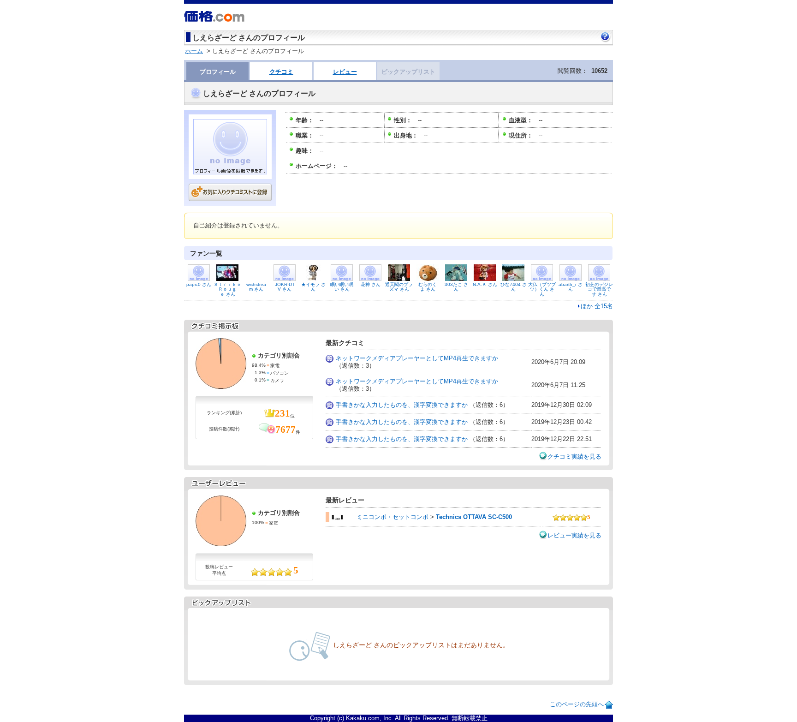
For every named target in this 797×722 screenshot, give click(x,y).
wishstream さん (256, 287)
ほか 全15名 (597, 306)
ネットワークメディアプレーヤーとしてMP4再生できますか (417, 358)
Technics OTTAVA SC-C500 (474, 516)
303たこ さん (456, 287)
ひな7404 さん (513, 287)
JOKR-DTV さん (285, 287)
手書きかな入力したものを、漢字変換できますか (402, 404)
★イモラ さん (313, 287)
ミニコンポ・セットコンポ (392, 516)
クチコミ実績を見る (574, 456)
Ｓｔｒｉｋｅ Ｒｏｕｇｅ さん (230, 289)
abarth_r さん (571, 287)
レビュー (345, 71)
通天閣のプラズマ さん (399, 287)
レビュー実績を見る (574, 535)
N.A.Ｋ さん (485, 284)
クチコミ (281, 71)
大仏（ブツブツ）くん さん (542, 289)
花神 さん (371, 284)
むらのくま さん (427, 287)
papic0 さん (198, 284)
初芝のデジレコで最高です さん (599, 289)
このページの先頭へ (577, 704)
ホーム (194, 51)
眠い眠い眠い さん (341, 287)
